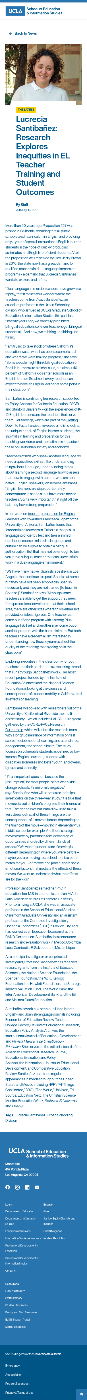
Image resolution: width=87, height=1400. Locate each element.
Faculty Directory (15, 1291)
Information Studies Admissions (23, 1238)
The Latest (26, 110)
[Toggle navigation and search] (77, 11)
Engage (48, 1204)
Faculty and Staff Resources (21, 1312)
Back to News (26, 33)
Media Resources (15, 1327)
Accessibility (13, 1375)
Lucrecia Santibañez (30, 1115)
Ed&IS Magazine (53, 1231)
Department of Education (19, 1211)
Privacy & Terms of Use (19, 1393)
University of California (47, 1354)
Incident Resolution (54, 1238)
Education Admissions (18, 1231)
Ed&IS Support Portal (17, 1319)
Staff (24, 204)
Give (46, 1211)
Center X (10, 1271)
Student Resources (16, 1305)
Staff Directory (13, 1298)
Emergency (12, 1366)
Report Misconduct (17, 1384)
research (55, 398)
